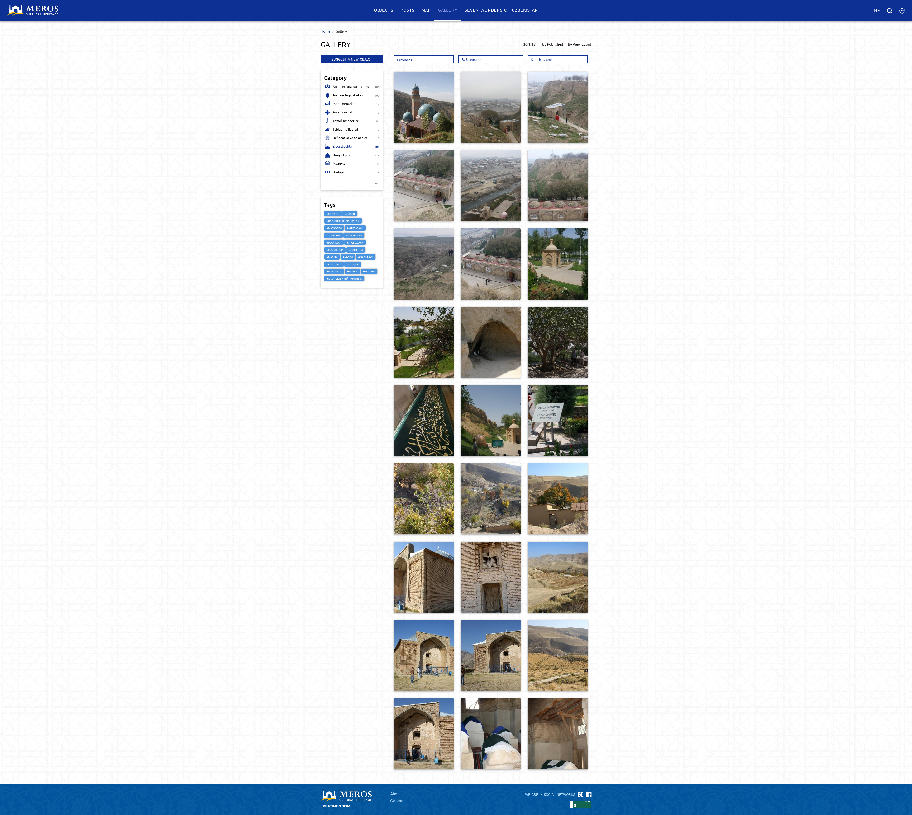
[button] (902, 10)
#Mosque (353, 264)
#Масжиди (356, 250)
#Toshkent (333, 235)
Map (426, 10)
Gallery (447, 10)
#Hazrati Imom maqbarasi (343, 221)
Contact (397, 801)
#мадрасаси (355, 242)
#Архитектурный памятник (344, 278)
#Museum (369, 271)
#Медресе (333, 213)
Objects (383, 10)
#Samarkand (354, 235)
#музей (348, 257)
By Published (552, 44)
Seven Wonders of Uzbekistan (501, 10)
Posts (407, 10)
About (395, 794)
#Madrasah (334, 242)
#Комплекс (334, 264)
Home (325, 31)
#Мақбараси (355, 228)
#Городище (334, 271)
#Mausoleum (335, 250)
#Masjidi (332, 257)
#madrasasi (365, 257)
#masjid (350, 213)
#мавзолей (334, 228)
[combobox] (424, 59)
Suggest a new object (352, 59)
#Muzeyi (352, 271)
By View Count (579, 44)
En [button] (874, 11)
